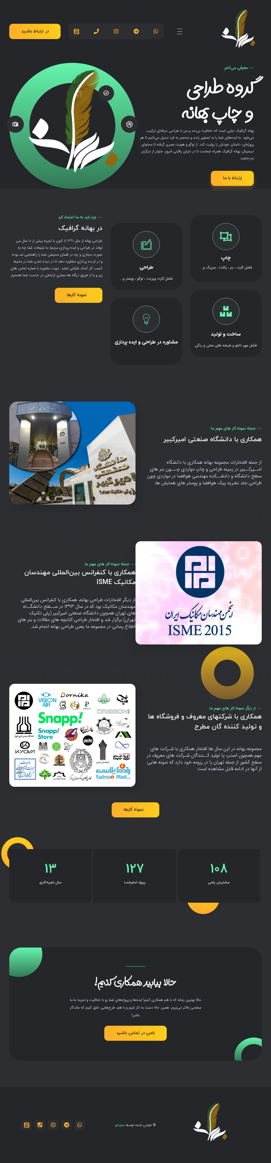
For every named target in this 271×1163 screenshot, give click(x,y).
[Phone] (96, 31)
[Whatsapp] (156, 31)
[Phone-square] (40, 1125)
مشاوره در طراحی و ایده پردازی (146, 342)
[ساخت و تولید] (225, 311)
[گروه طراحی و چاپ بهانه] (238, 30)
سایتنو (120, 1125)
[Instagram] (116, 31)
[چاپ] (225, 236)
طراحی (146, 267)
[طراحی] (146, 244)
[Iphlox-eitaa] (76, 31)
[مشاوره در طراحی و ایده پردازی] (146, 319)
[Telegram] (136, 31)
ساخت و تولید (226, 334)
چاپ (226, 258)
